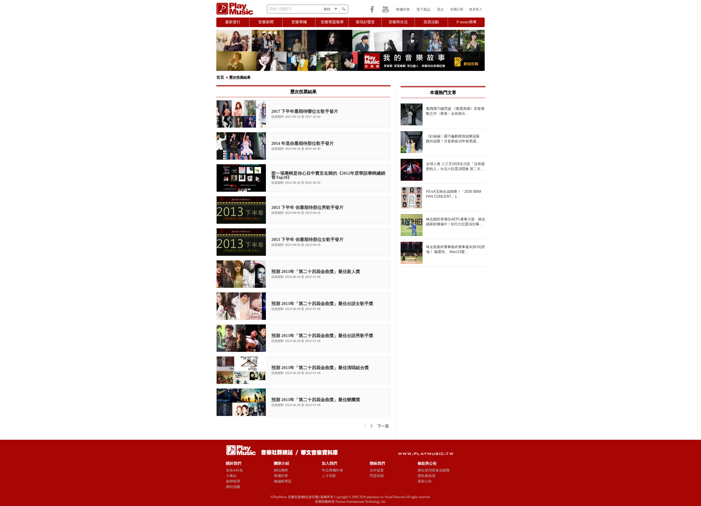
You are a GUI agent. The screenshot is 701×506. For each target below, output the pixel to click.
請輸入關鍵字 (280, 9)
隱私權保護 (426, 476)
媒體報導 (233, 481)
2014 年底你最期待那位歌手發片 (302, 143)
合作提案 (377, 470)
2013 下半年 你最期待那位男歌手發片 (307, 207)
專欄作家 (403, 9)
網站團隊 (281, 470)
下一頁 (383, 426)
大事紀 (231, 476)
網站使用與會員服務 (434, 470)
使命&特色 (234, 470)
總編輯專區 (283, 481)
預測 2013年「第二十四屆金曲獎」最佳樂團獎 (315, 399)
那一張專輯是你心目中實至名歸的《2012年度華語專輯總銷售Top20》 (328, 175)
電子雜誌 (423, 9)
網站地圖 (233, 487)
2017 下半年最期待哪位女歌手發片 (304, 111)
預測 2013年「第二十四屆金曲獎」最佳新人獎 (315, 271)
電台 (440, 9)
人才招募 (329, 476)
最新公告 (425, 481)
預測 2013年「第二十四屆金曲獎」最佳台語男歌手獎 (322, 335)
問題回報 (377, 476)
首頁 (220, 77)
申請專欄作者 (332, 470)
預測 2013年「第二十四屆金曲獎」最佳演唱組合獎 (320, 367)
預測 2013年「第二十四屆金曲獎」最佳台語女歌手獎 (322, 303)
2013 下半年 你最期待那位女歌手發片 (307, 239)
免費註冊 (456, 9)
